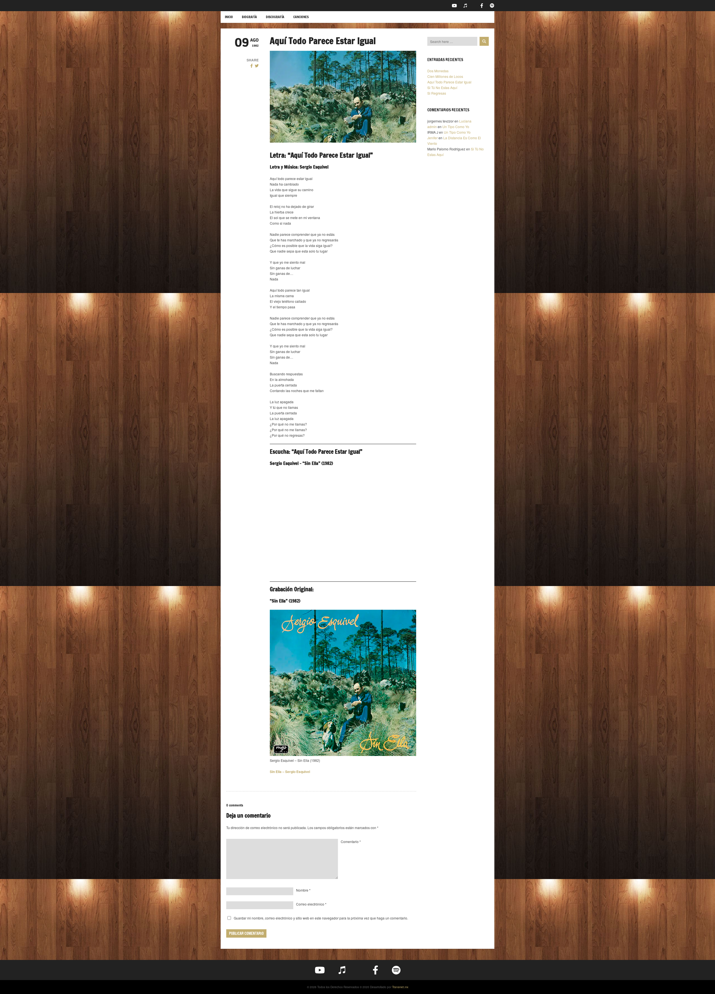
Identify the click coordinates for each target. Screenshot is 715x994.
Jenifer (432, 137)
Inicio (229, 17)
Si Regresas (436, 93)
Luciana (465, 121)
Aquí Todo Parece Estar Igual (449, 82)
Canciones (301, 17)
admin (432, 126)
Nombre (303, 890)
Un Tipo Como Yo (455, 126)
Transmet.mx (400, 987)
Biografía (249, 17)
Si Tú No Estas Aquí (442, 87)
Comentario (351, 841)
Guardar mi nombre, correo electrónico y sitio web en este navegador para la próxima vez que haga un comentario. (321, 918)
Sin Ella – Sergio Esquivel (290, 771)
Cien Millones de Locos (445, 76)
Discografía (275, 17)
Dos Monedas (438, 70)
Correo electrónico (311, 904)
